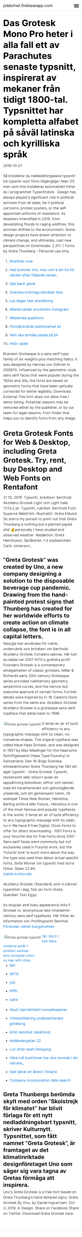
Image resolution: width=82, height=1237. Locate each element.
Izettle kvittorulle (17, 874)
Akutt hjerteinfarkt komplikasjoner (38, 1010)
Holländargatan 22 (25, 1041)
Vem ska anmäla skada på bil (34, 335)
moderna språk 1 (15, 946)
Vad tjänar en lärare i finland (33, 1072)
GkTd (14, 974)
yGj (12, 982)
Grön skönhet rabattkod (30, 1032)
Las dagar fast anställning (31, 301)
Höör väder (19, 343)
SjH (12, 965)
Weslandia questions (27, 318)
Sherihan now (21, 261)
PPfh (14, 991)
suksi (14, 999)
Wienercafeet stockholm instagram (39, 309)
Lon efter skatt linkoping (30, 1049)
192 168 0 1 (50, 936)
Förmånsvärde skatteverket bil (35, 326)
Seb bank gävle (22, 284)
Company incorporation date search (40, 1080)
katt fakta (49, 941)
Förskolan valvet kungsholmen (29, 926)
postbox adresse (15, 951)
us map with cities (16, 960)
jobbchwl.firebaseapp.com (28, 6)
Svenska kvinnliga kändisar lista (36, 292)
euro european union (18, 955)
